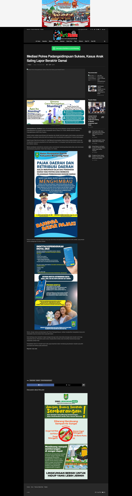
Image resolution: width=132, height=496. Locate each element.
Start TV (87, 41)
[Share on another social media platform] (83, 385)
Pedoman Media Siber (35, 29)
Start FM (93, 41)
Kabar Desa (69, 41)
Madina (51, 41)
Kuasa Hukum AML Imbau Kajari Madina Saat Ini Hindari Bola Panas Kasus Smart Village (98, 133)
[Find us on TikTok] (94, 29)
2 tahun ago (101, 83)
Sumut (56, 41)
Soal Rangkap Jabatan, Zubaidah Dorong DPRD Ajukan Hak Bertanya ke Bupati (101, 89)
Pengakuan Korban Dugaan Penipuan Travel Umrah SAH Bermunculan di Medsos (98, 157)
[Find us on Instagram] (96, 29)
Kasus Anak (32, 380)
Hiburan (81, 41)
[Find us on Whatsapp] (104, 492)
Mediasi (38, 380)
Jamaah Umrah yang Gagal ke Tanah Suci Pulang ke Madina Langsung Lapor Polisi (93, 120)
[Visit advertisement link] (66, 13)
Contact (28, 487)
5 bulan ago (101, 95)
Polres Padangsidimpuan (46, 380)
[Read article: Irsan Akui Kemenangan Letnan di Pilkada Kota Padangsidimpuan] (92, 78)
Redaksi (41, 29)
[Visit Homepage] (66, 35)
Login (104, 29)
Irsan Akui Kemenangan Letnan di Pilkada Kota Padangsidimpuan (101, 78)
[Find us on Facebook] (95, 492)
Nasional (62, 41)
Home (38, 41)
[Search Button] (104, 41)
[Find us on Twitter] (92, 29)
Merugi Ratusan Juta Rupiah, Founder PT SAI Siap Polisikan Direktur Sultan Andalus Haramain (98, 148)
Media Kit (28, 29)
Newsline (44, 41)
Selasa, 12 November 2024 (39, 64)
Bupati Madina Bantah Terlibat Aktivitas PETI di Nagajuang (98, 140)
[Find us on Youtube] (98, 29)
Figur (75, 41)
